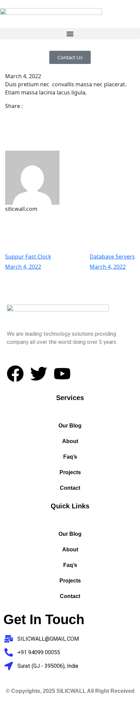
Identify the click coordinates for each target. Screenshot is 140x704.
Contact (70, 488)
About (70, 441)
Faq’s (70, 457)
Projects (70, 472)
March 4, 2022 (23, 266)
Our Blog (70, 425)
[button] (70, 33)
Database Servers (112, 256)
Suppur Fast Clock (28, 256)
